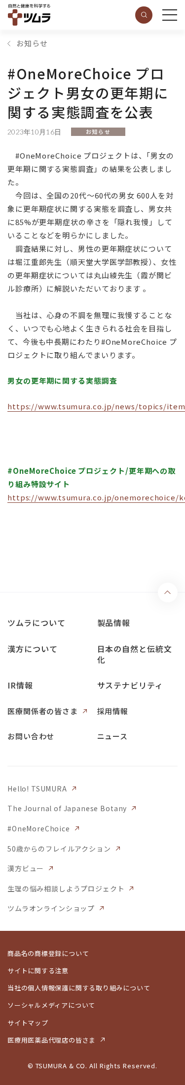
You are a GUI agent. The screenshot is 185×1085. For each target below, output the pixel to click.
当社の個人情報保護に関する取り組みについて (78, 987)
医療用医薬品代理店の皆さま (51, 1040)
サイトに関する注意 (38, 970)
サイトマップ (27, 1022)
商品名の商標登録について (48, 953)
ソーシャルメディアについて (51, 1005)
